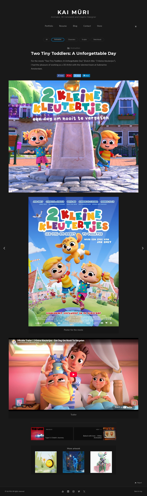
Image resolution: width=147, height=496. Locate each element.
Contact (87, 26)
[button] (138, 483)
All (46, 39)
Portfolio (49, 26)
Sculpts (84, 39)
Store (99, 26)
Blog (75, 26)
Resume (63, 26)
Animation (57, 39)
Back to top (138, 491)
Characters (71, 39)
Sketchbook (97, 39)
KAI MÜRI (73, 12)
